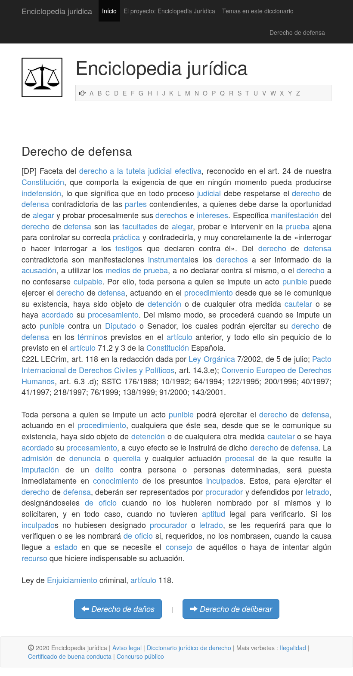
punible (294, 281)
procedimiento (208, 292)
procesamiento (113, 314)
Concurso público (140, 656)
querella (127, 457)
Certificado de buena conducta (69, 656)
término (90, 336)
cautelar (298, 303)
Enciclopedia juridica (57, 10)
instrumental (169, 259)
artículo (179, 336)
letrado (317, 491)
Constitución (43, 181)
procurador (224, 491)
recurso (34, 557)
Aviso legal (127, 647)
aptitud (213, 513)
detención (164, 303)
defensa (35, 203)
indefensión (41, 192)
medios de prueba (136, 269)
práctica (126, 236)
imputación (40, 469)
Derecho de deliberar (236, 608)
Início (109, 10)
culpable (88, 281)
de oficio (101, 502)
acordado (57, 314)
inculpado (222, 480)
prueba (297, 226)
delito (104, 469)
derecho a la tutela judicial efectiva (140, 170)
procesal (239, 457)
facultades (140, 226)
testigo (126, 247)
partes (136, 203)
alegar (43, 214)
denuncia (85, 457)
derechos (171, 214)
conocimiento (116, 480)
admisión (37, 457)
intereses (212, 214)
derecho (306, 192)
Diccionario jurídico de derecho (189, 647)
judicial (209, 192)
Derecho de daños (123, 608)
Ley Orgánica (212, 358)
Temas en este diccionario (258, 10)
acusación (39, 269)
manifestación (295, 214)
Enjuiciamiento (72, 579)
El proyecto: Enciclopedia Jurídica (169, 10)
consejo (179, 546)
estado (65, 546)
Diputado (120, 325)
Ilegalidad (293, 647)
